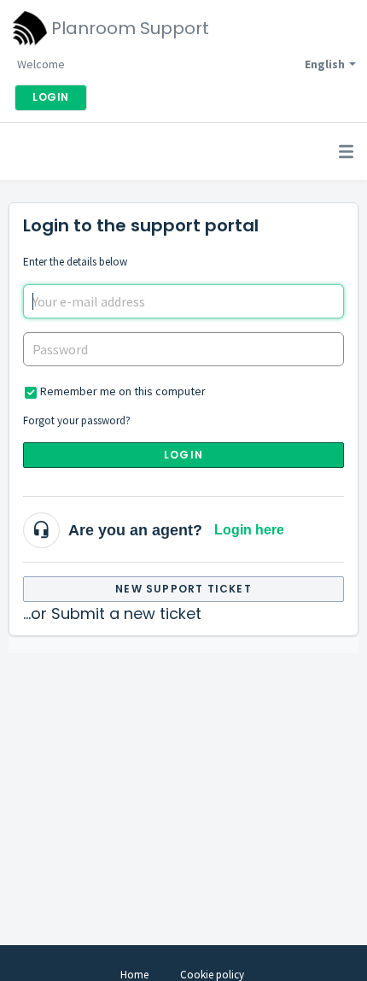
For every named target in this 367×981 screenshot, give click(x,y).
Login (183, 454)
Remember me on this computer (123, 391)
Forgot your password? (77, 420)
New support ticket (183, 588)
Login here (249, 530)
